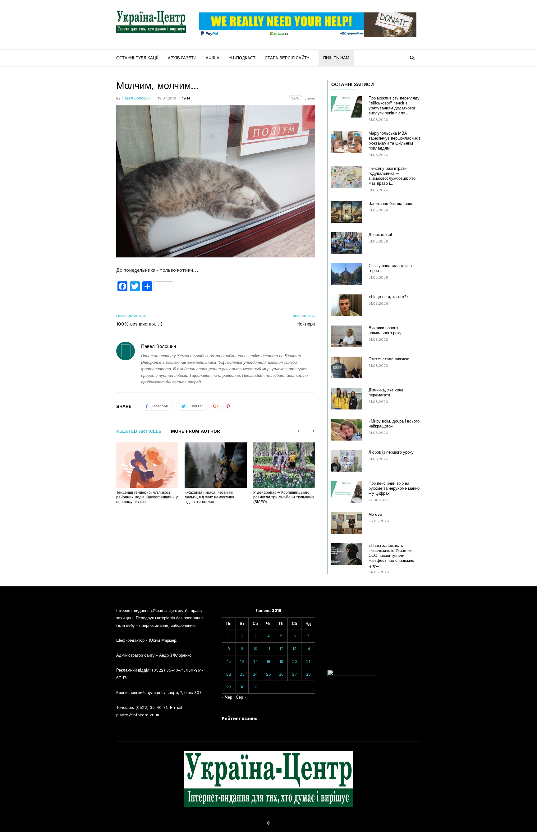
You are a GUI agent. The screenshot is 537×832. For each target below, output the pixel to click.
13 (294, 648)
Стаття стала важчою (389, 359)
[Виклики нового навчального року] (346, 336)
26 (281, 674)
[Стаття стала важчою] (346, 367)
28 (308, 674)
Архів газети (182, 58)
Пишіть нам (336, 58)
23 (242, 674)
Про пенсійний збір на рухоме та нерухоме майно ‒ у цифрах (394, 488)
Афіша (212, 58)
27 (294, 674)
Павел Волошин (136, 98)
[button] (412, 58)
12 (281, 648)
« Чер (227, 697)
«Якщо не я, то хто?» (389, 296)
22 (228, 674)
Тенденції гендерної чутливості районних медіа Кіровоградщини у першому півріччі (147, 497)
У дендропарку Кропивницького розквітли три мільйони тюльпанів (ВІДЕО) (283, 497)
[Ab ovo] (346, 523)
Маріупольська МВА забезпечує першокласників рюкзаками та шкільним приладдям (395, 140)
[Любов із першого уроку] (346, 461)
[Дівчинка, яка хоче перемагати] (346, 398)
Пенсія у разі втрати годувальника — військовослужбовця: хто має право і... (392, 176)
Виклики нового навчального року (385, 330)
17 (255, 661)
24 (255, 674)
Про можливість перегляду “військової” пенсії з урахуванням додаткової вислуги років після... (394, 105)
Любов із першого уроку (391, 452)
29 (228, 687)
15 (229, 661)
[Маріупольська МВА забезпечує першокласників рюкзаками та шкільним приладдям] (346, 142)
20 (294, 661)
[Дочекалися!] (346, 243)
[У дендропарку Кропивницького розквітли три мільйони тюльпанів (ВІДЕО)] (284, 465)
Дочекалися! (380, 234)
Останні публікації (137, 58)
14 (308, 648)
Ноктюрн (305, 324)
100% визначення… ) (139, 324)
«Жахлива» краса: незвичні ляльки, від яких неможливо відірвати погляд (209, 497)
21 (308, 661)
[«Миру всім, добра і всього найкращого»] (346, 430)
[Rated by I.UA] (352, 674)
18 (268, 661)
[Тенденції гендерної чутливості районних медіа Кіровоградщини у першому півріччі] (147, 465)
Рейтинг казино (240, 718)
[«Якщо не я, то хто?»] (346, 305)
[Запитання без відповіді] (346, 212)
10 (255, 648)
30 (242, 687)
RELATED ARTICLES (139, 431)
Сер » (241, 697)
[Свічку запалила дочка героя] (346, 274)
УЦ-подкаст (242, 58)
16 (242, 661)
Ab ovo (375, 514)
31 (255, 687)
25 (268, 674)
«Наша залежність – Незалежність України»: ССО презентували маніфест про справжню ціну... (391, 555)
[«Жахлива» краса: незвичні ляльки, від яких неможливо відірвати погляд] (215, 465)
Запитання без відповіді (391, 203)
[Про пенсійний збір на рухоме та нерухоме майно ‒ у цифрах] (346, 492)
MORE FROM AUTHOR (195, 431)
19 (281, 661)
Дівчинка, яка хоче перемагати (386, 392)
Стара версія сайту (287, 58)
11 (268, 648)
